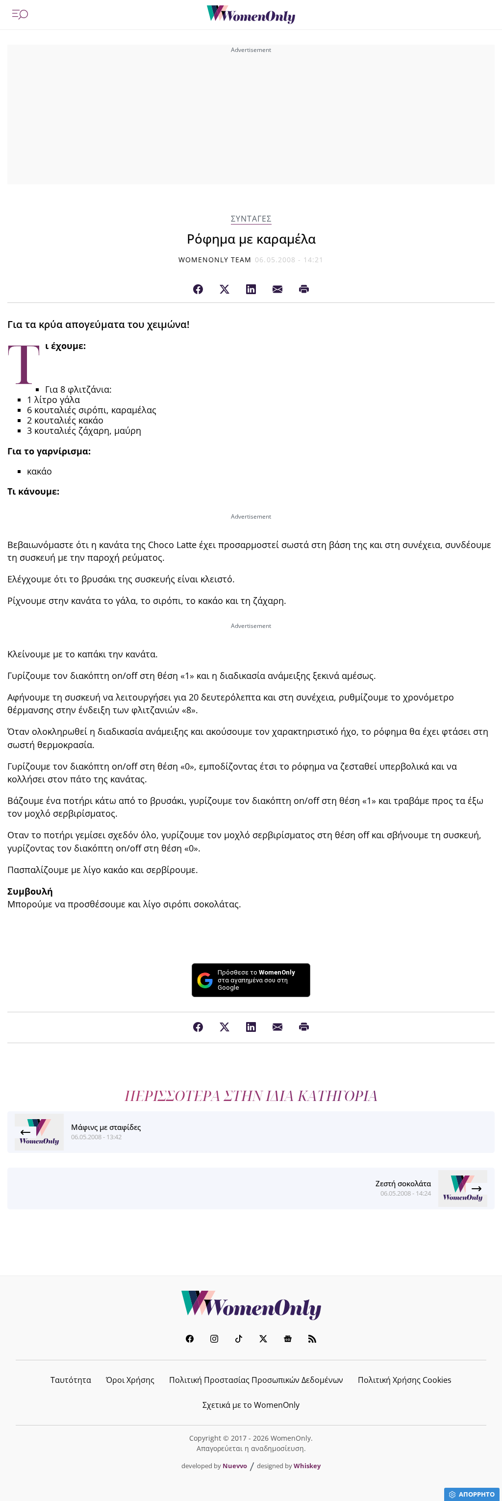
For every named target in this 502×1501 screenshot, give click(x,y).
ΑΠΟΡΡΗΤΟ (477, 1494)
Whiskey (307, 1465)
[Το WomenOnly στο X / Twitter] (263, 1340)
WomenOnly (251, 1305)
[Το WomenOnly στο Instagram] (214, 1340)
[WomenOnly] (251, 14)
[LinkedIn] (251, 290)
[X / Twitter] (224, 290)
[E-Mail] (277, 290)
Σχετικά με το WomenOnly (251, 1405)
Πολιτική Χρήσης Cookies (405, 1380)
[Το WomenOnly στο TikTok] (238, 1340)
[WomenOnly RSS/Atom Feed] (312, 1340)
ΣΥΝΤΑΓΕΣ (251, 219)
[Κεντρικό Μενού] (20, 14)
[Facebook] (198, 290)
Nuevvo (235, 1465)
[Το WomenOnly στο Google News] (287, 1340)
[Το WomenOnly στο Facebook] (189, 1340)
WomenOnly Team (215, 259)
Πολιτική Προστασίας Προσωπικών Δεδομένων (256, 1380)
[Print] (304, 290)
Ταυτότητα (70, 1380)
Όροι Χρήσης (130, 1380)
